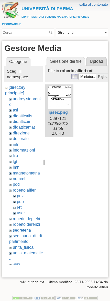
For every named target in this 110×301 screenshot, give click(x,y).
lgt (15, 161)
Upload (96, 61)
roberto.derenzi (26, 224)
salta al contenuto (93, 4)
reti (20, 207)
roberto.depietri (26, 219)
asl (15, 110)
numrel (19, 179)
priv (20, 196)
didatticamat (24, 127)
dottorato (21, 138)
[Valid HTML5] (66, 298)
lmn (16, 167)
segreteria (22, 230)
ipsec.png (58, 112)
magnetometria (26, 173)
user (21, 213)
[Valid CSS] (87, 298)
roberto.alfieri (25, 190)
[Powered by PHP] (44, 298)
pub (20, 201)
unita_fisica (23, 247)
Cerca (51, 32)
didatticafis (22, 116)
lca (15, 156)
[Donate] (23, 298)
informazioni (24, 150)
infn (16, 144)
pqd (16, 184)
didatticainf (22, 121)
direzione (21, 133)
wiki (16, 264)
